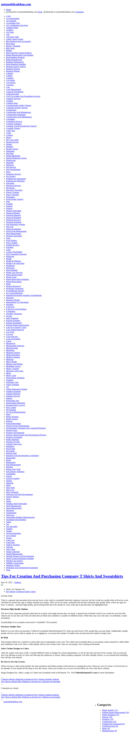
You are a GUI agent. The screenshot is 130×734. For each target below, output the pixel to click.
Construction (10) (109, 722)
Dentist (9, 144)
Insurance (10, 298)
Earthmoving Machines (15, 181)
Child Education (12, 94)
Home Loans (11, 277)
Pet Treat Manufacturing (16, 412)
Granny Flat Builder (14, 252)
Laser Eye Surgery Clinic (16, 327)
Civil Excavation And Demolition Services (23, 96)
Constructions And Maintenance (19, 117)
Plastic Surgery (12, 419)
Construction (11, 110)
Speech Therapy (12, 497)
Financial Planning (13, 217)
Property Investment (14, 437)
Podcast (9, 421)
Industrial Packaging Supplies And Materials (24, 295)
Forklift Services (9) (110, 726)
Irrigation (9, 304)
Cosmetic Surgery (13, 128)
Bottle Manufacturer (14, 60)
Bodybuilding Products (15, 57)
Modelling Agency (13, 366)
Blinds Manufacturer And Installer (19, 55)
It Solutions (10, 311)
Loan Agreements (13, 339)
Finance (9, 208)
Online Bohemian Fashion (16, 389)
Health (8, 259)
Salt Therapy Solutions (15, 471)
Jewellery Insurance (14, 314)
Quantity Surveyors (14, 444)
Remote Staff (11, 453)
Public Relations (12, 439)
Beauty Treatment (13, 46)
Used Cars (10, 540)
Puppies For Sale (13, 442)
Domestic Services (13, 174)
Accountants (11, 21)
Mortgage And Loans (14, 371)
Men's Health (11, 362)
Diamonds (10, 151)
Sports (8, 501)
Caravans (10, 85)
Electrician (10, 188)
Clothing (9, 101)
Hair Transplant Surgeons (16, 254)
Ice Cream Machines (14, 293)
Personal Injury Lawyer (15, 405)
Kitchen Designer (13, 320)
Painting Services (13, 396)
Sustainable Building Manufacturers (20, 517)
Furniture (9, 247)
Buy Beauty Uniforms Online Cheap (21, 591)
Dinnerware (11, 160)
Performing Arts (12, 401)
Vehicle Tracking (13, 545)
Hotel (8, 284)
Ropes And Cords (13, 469)
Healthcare (10, 266)
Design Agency (12, 149)
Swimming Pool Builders (16, 520)
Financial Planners (13, 215)
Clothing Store (12, 103)
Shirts (8, 485)
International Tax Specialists (17, 302)
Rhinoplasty (11, 462)
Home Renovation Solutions (17, 279)
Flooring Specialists (14, 236)
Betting (9, 50)
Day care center (12, 140)
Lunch (8, 341)
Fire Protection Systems (15, 224)
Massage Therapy (13, 352)
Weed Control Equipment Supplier (20, 558)
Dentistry (9, 147)
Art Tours (10, 32)
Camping (9, 78)
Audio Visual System (14, 39)
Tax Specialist (11, 526)
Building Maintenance (15, 62)
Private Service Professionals (17, 426)
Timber (9, 531)
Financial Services (13, 220)
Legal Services (12, 336)
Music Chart (11, 375)
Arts (8, 34)
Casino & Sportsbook (14, 92)
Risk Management (13, 465)
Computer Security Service (17, 108)
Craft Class (10, 131)
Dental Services (12, 142)
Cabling (9, 76)
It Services (10, 307)
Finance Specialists (13, 211)
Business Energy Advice (16, 66)
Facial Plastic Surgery (14, 199)
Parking (9, 398)
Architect (9, 30)
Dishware (10, 165)
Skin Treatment (12, 492)
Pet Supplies (11, 410)
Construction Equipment (16, 115)
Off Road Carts (12, 382)
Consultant (10, 119)
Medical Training (13, 357)
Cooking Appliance (14, 124)
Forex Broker (11, 240)
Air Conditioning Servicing (17, 25)
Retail (8, 460)
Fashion (9, 206)
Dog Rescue (11, 167)
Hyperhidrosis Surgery (15, 291)
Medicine (10, 359)
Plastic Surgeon (12, 417)
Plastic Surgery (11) (110, 710)
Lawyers (9, 334)
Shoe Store (10, 487)
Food (8, 238)
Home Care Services (14, 272)
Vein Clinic (10, 549)
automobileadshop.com (16, 4)
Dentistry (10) (107, 719)
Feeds (40, 12)
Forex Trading (12, 243)
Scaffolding (10, 474)
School (9, 476)
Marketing (10, 350)
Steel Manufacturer (13, 506)
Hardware (10, 256)
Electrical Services (13, 185)
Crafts (8, 133)
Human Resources (13, 286)
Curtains (9, 135)
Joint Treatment (12, 318)
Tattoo (8, 522)
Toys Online (11, 536)
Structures (10, 510)
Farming (9, 204)
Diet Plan (10, 153)
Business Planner (13, 71)
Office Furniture (12, 385)
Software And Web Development (19, 494)
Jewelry (9, 316)
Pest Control (11, 407)
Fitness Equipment (13, 229)
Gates (8, 250)
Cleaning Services (13, 99)
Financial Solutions (13, 222)
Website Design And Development (20, 556)
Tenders (9, 529)
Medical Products (13, 355)
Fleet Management (13, 234)
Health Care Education (15, 263)
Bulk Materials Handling (16, 64)
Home (8, 10)
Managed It (10, 343)
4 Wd (8, 16)
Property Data (11, 430)
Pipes (8, 414)
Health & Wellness (13, 261)
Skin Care (10, 490)
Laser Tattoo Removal (15, 330)
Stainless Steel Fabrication (16, 504)
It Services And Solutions (16, 309)
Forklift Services (12, 245)
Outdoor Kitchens (13, 394)
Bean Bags (10, 44)
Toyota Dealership (13, 533)
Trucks (9, 538)
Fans (8, 201)
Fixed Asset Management (16, 231)
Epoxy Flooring (12, 195)
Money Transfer (12, 369)
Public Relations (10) (110, 715)
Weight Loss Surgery (14, 561)
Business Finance (13, 69)
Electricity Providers (14, 190)
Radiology (10, 446)
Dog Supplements (13, 169)
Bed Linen (10, 48)
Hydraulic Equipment (14, 288)
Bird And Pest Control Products (18, 53)
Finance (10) (107, 717)
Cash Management (13, 89)
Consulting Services (14, 121)
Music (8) (106, 728)
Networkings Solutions (15, 378)
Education (10, 183)
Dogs (8, 172)
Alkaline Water (12, 28)
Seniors (9, 481)
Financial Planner (13, 213)
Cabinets (9, 73)
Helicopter (10, 268)
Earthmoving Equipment (16, 179)
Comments (79, 12)
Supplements (11, 513)
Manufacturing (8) (109, 731)
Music (8, 373)
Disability (10, 163)
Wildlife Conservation (15, 563)
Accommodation (12, 18)
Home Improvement (14, 275)
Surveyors (10, 515)
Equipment (10, 197)
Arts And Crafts (12, 37)
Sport (8, 499)
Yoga (8, 570)
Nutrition (9, 380)
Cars (8, 87)
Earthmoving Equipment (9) (113, 724)
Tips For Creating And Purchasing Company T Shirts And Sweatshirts (62, 576)
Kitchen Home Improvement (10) (115, 712)
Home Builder (12, 270)
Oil (7, 387)
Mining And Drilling (14, 364)
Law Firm (10, 332)
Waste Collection (13, 552)
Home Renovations (14, 282)
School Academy (13, 478)
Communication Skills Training (18, 105)
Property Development (15, 433)
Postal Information (13, 423)
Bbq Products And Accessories (18, 41)
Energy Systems (12, 192)
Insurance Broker (13, 300)
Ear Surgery (11, 176)
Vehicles (9, 547)
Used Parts (10, 542)
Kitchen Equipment (14, 323)
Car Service (10, 82)
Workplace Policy (13, 565)
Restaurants (10, 458)
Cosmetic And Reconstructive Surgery (21, 126)
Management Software (15, 346)
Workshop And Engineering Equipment (22, 568)
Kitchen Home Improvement (17, 325)
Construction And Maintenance (18, 112)
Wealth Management (14, 554)
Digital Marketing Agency (16, 158)
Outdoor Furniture (13, 391)
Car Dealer (10, 80)
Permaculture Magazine (15, 403)
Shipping (9, 483)
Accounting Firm (13, 23)
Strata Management (14, 508)
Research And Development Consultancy (22, 455)
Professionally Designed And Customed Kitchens (26, 428)
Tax (7, 524)
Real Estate (10, 449)
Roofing (9, 467)
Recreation (10, 451)
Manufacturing (12, 348)
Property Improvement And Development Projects (26, 435)
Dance (8, 137)
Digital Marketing (13, 156)
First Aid (9, 227)
